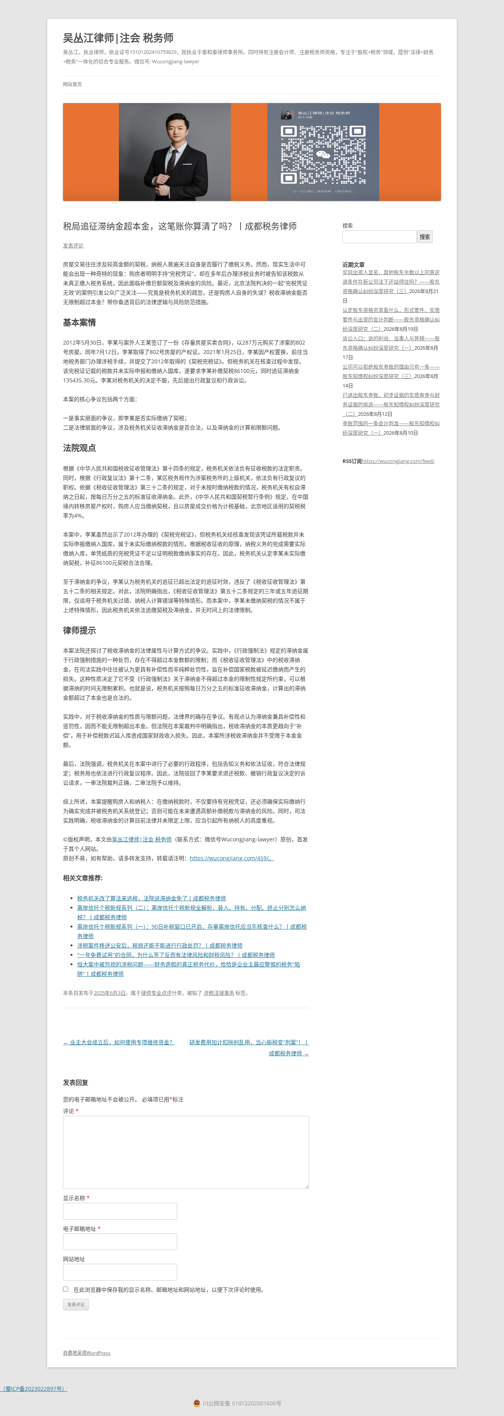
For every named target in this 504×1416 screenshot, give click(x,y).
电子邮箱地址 (82, 1228)
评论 (71, 1111)
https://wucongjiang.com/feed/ (398, 461)
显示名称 (76, 1198)
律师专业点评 (156, 992)
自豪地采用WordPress (87, 1353)
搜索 (348, 225)
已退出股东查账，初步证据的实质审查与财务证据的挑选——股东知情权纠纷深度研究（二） (391, 404)
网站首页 (72, 84)
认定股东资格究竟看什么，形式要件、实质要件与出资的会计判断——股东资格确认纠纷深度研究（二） (391, 319)
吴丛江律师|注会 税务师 (118, 38)
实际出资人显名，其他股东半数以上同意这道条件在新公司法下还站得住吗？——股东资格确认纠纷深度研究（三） (391, 282)
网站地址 (74, 1259)
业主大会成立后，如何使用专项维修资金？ (119, 1042)
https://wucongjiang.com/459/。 (232, 858)
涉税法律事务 (219, 992)
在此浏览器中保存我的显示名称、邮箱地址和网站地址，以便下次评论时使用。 (170, 1289)
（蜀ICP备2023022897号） (33, 1388)
